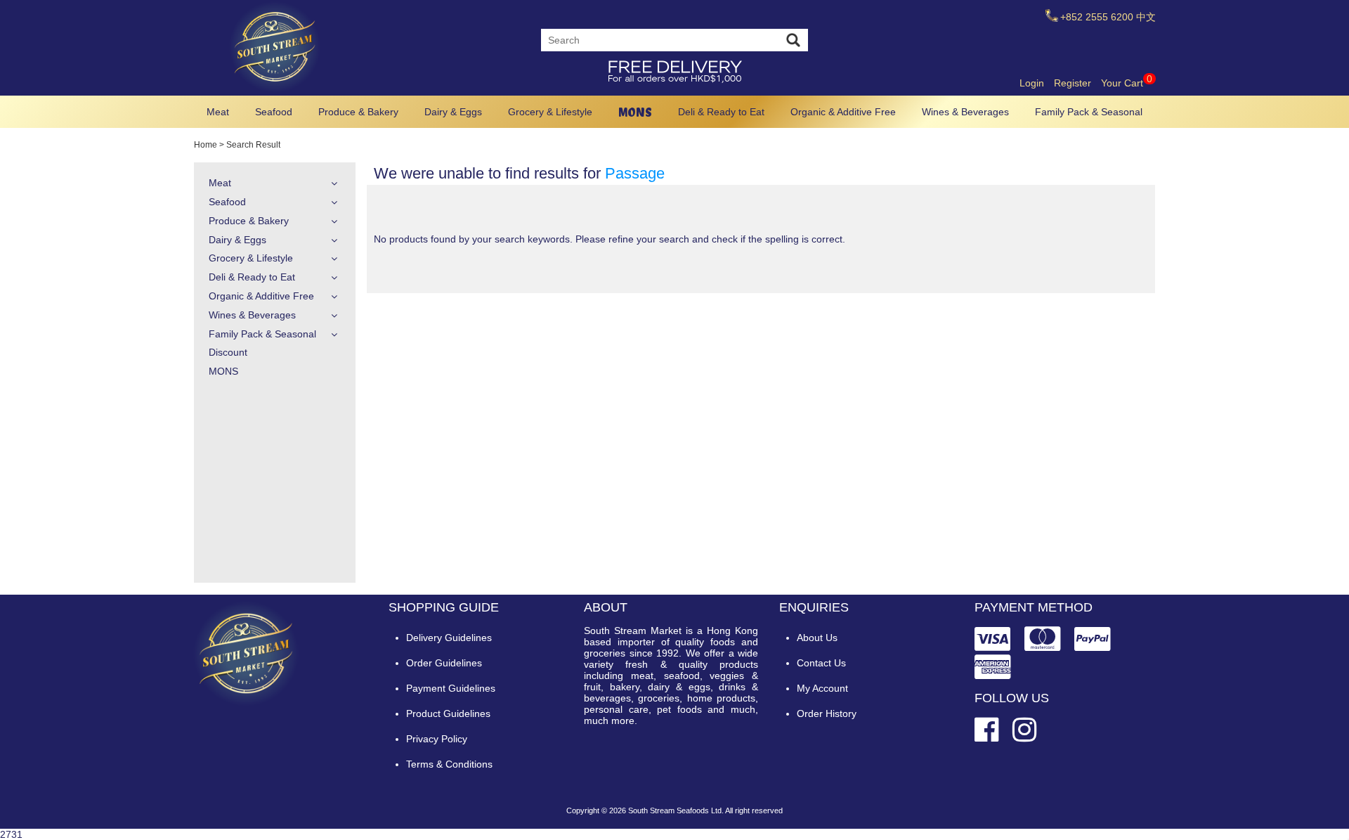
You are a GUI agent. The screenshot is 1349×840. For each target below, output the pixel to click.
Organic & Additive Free (843, 111)
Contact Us (821, 662)
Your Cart (1126, 83)
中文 (1146, 16)
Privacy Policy (436, 738)
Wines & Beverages (965, 111)
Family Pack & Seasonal (1088, 111)
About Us (817, 637)
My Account (822, 688)
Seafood (273, 111)
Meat (218, 111)
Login (1031, 83)
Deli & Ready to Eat (721, 111)
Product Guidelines (448, 713)
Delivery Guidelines (449, 637)
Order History (826, 713)
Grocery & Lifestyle (550, 111)
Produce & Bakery (358, 111)
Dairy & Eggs (453, 111)
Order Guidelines (444, 662)
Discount (228, 352)
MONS (635, 112)
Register (1072, 83)
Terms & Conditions (449, 764)
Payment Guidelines (450, 688)
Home (205, 145)
